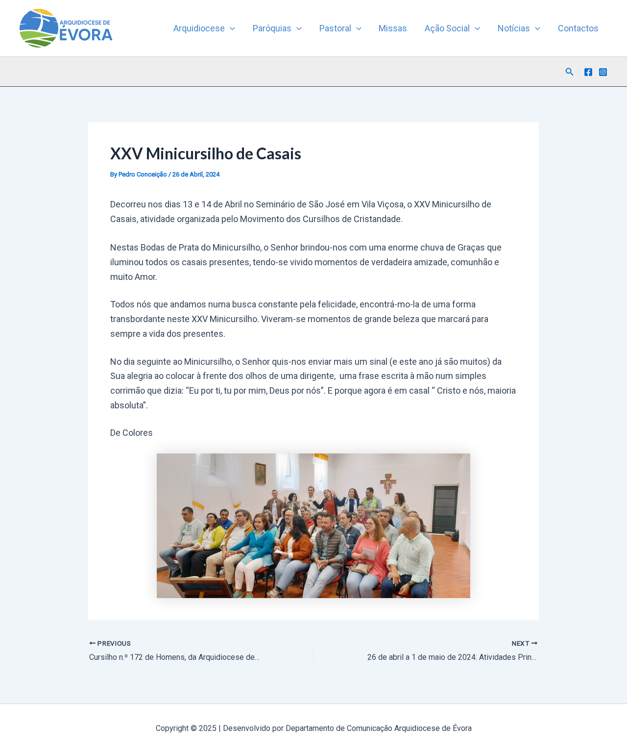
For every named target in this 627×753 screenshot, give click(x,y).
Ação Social (447, 28)
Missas (393, 28)
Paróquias (272, 28)
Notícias (514, 28)
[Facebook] (588, 72)
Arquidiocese (199, 28)
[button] (230, 28)
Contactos (578, 28)
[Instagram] (603, 72)
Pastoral (335, 28)
